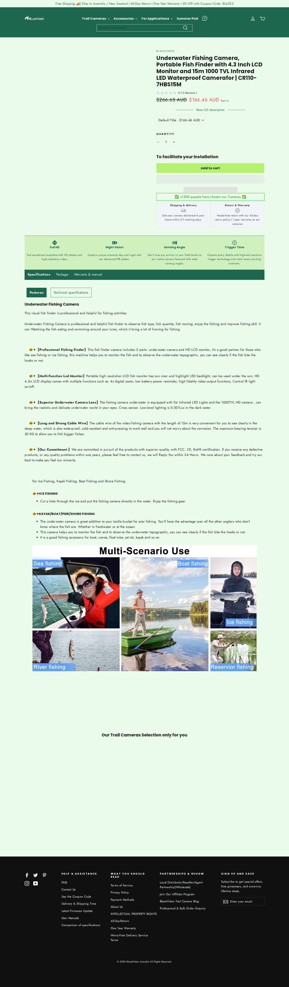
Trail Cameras (94, 18)
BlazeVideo (165, 51)
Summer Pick (187, 18)
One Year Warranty (123, 928)
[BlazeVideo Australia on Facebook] (27, 875)
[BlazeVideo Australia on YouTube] (35, 883)
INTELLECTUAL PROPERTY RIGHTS (132, 914)
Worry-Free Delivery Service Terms (129, 937)
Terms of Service (122, 885)
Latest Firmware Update (77, 911)
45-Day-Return (120, 921)
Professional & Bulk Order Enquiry (183, 908)
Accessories (124, 18)
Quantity (165, 134)
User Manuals (70, 918)
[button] (210, 179)
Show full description (210, 110)
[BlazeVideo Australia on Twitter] (35, 875)
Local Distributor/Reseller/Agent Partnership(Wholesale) (181, 884)
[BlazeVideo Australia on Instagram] (27, 883)
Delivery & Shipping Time (79, 904)
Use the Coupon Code (76, 896)
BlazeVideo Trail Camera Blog (179, 901)
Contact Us (69, 889)
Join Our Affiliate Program (177, 894)
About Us (117, 907)
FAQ (64, 882)
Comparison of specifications (81, 925)
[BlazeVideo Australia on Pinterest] (44, 875)
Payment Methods (122, 900)
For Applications (156, 18)
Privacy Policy (120, 892)
